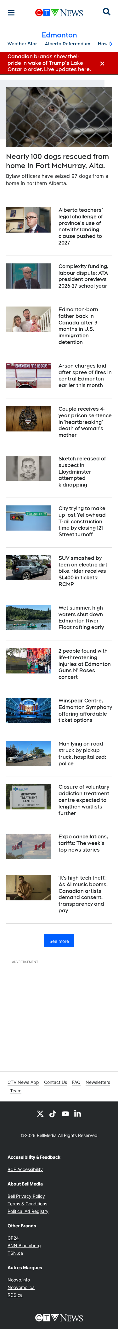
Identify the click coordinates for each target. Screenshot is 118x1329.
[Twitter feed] (40, 1113)
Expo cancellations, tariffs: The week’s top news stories (83, 843)
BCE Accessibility (25, 1169)
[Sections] (11, 12)
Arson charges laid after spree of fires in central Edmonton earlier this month (85, 375)
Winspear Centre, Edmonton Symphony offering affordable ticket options (85, 710)
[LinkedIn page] (78, 1113)
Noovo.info (19, 1279)
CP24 (13, 1238)
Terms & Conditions (27, 1203)
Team (15, 1090)
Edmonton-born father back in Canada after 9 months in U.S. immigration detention (78, 326)
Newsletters (98, 1082)
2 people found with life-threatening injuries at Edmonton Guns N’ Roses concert (85, 664)
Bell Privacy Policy (26, 1196)
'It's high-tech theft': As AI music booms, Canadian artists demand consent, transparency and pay (83, 894)
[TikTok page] (53, 1113)
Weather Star (22, 43)
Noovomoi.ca (21, 1287)
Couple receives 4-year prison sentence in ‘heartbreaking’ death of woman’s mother (85, 422)
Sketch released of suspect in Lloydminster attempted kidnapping (82, 472)
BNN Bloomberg (24, 1245)
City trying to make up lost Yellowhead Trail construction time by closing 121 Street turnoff (82, 521)
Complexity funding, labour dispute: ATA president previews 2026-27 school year (83, 276)
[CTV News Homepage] (59, 12)
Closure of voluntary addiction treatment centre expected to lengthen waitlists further (84, 800)
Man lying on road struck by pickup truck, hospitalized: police (82, 753)
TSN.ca (15, 1253)
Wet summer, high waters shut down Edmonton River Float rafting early (81, 617)
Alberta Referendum (67, 43)
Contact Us (55, 1082)
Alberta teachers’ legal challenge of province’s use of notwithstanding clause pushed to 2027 (81, 226)
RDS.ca (15, 1295)
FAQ (76, 1082)
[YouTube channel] (65, 1113)
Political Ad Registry (28, 1211)
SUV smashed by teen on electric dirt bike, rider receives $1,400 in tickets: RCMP (83, 571)
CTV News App (23, 1082)
